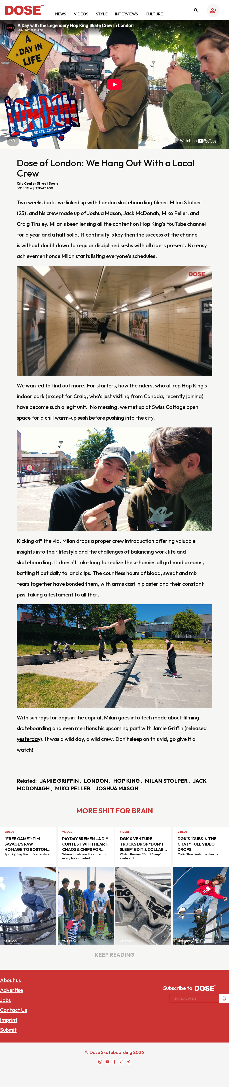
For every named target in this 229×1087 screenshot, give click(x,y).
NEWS (61, 14)
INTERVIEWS (127, 14)
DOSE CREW (24, 188)
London (96, 780)
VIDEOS (81, 14)
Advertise (11, 990)
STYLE (102, 14)
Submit (8, 1029)
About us (10, 980)
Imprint (8, 1019)
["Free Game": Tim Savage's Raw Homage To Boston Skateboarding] (28, 905)
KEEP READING (114, 954)
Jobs (5, 1000)
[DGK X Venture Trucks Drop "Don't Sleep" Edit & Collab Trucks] (143, 905)
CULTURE (154, 14)
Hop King (127, 780)
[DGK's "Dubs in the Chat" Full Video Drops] (201, 905)
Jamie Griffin (168, 728)
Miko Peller (73, 788)
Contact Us (13, 1010)
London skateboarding (125, 202)
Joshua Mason (117, 788)
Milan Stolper (167, 780)
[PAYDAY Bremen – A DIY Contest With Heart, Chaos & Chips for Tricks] (86, 905)
